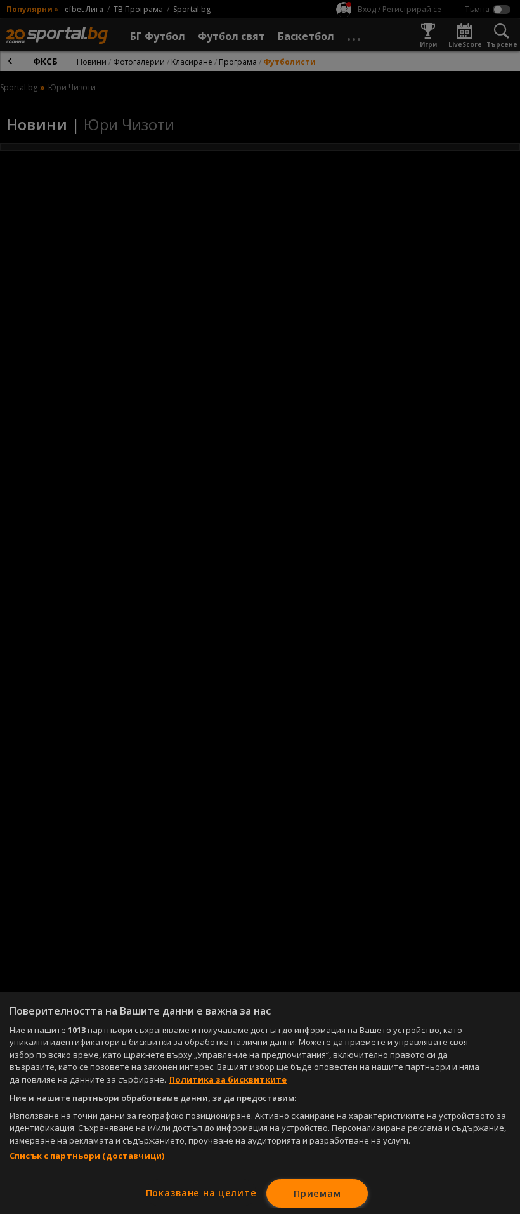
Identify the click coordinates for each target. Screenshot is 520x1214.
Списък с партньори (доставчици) (87, 1155)
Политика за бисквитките (228, 1079)
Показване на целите (201, 1193)
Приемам (317, 1193)
